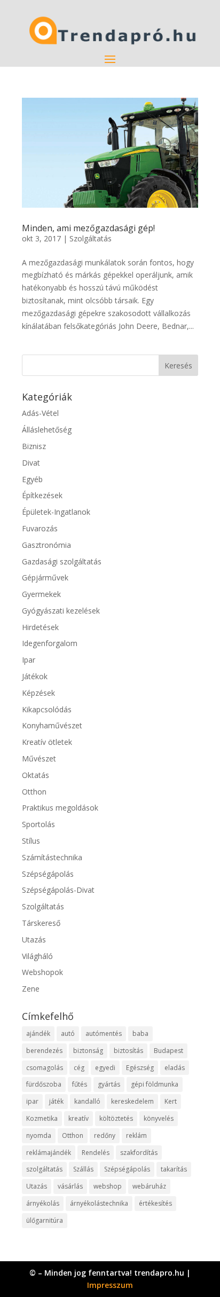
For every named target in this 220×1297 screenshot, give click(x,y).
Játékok (35, 676)
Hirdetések (40, 627)
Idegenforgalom (49, 643)
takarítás (174, 1169)
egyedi (105, 1067)
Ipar (28, 660)
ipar (32, 1101)
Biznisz (34, 446)
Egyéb (32, 479)
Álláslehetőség (47, 430)
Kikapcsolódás (47, 709)
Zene (31, 989)
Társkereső (41, 923)
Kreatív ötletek (47, 742)
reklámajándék (48, 1152)
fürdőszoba (43, 1084)
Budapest (168, 1050)
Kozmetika (42, 1118)
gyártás (109, 1084)
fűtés (79, 1084)
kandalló (87, 1101)
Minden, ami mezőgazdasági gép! (88, 228)
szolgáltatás (44, 1169)
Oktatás (35, 775)
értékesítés (155, 1203)
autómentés (103, 1033)
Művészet (39, 758)
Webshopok (42, 972)
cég (79, 1067)
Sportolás (38, 824)
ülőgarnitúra (44, 1220)
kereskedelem (132, 1101)
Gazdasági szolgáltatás (61, 561)
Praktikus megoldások (60, 808)
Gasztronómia (46, 545)
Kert (170, 1101)
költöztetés (116, 1118)
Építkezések (42, 495)
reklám (136, 1135)
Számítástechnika (52, 857)
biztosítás (128, 1050)
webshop (107, 1186)
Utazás (34, 939)
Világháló (37, 956)
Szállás (83, 1169)
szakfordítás (139, 1152)
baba (140, 1033)
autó (68, 1033)
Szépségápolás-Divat (58, 890)
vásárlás (70, 1186)
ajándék (38, 1033)
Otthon (34, 792)
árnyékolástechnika (99, 1203)
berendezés (44, 1050)
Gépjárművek (45, 577)
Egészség (140, 1067)
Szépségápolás (48, 874)
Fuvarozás (40, 528)
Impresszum (110, 1285)
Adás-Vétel (40, 413)
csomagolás (44, 1067)
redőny (104, 1135)
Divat (31, 463)
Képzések (38, 693)
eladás (174, 1067)
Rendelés (95, 1152)
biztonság (88, 1050)
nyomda (38, 1135)
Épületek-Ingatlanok (56, 512)
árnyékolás (42, 1203)
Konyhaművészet (52, 725)
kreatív (78, 1118)
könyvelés (159, 1118)
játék (56, 1101)
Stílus (31, 841)
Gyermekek (41, 594)
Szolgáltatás (90, 238)
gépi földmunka (154, 1084)
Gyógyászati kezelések (61, 611)
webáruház (149, 1186)
